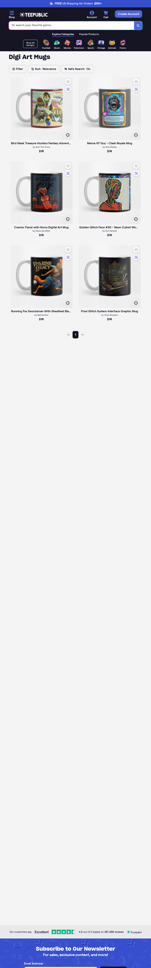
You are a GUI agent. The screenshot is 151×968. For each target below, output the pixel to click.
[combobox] (71, 25)
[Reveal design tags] (68, 135)
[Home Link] (34, 15)
